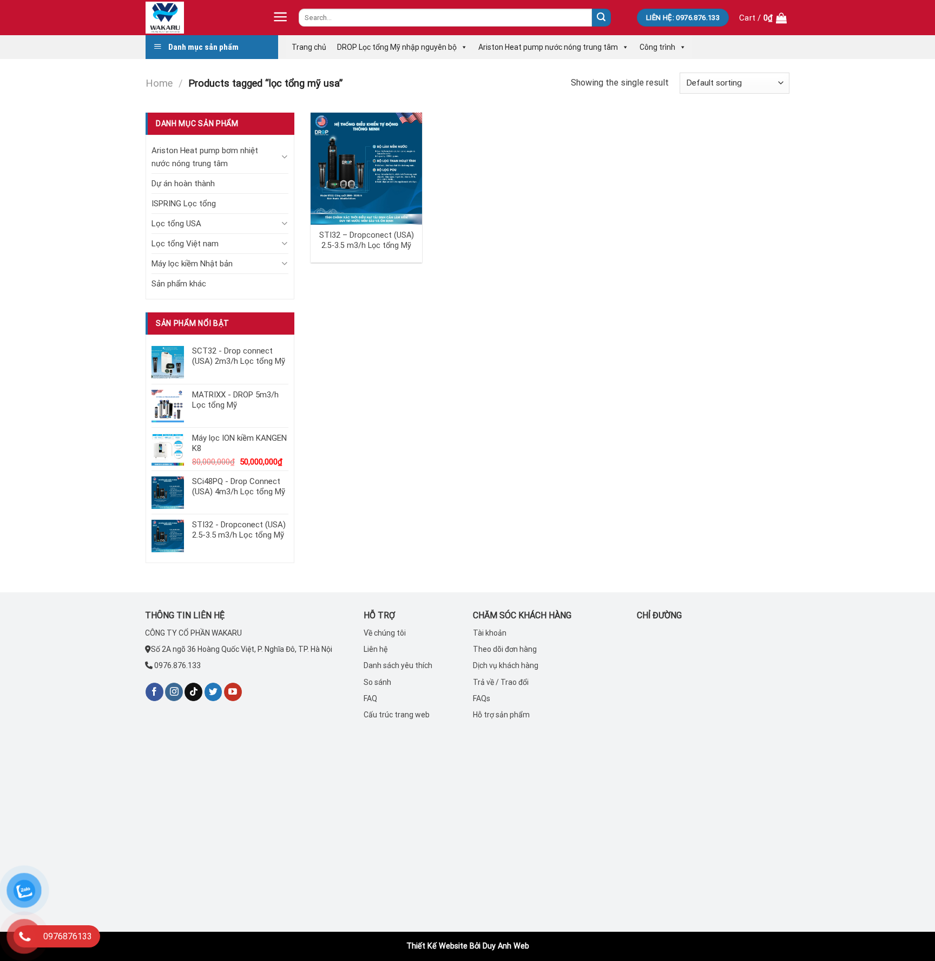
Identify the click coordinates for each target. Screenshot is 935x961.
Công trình (657, 47)
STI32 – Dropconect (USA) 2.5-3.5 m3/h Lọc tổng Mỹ (366, 240)
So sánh (377, 682)
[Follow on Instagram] (174, 692)
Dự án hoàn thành (183, 183)
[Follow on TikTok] (193, 692)
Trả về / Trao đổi (501, 682)
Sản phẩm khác (179, 284)
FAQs (481, 698)
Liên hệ (375, 649)
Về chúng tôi (385, 633)
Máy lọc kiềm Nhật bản (192, 264)
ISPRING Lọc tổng (184, 203)
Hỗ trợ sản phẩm (501, 714)
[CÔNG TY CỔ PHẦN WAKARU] (200, 17)
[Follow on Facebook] (154, 692)
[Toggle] (284, 157)
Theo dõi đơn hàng (505, 649)
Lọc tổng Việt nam (185, 244)
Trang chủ (309, 47)
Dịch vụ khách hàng (505, 665)
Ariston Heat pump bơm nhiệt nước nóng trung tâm (205, 157)
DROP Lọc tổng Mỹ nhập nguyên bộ (397, 47)
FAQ (370, 698)
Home (159, 83)
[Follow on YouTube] (233, 692)
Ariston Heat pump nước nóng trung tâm (548, 47)
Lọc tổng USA (176, 223)
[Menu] (280, 17)
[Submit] (601, 18)
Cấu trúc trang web (397, 714)
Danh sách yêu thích (398, 665)
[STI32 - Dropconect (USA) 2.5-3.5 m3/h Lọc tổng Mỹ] (367, 169)
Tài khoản (489, 633)
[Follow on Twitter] (213, 692)
